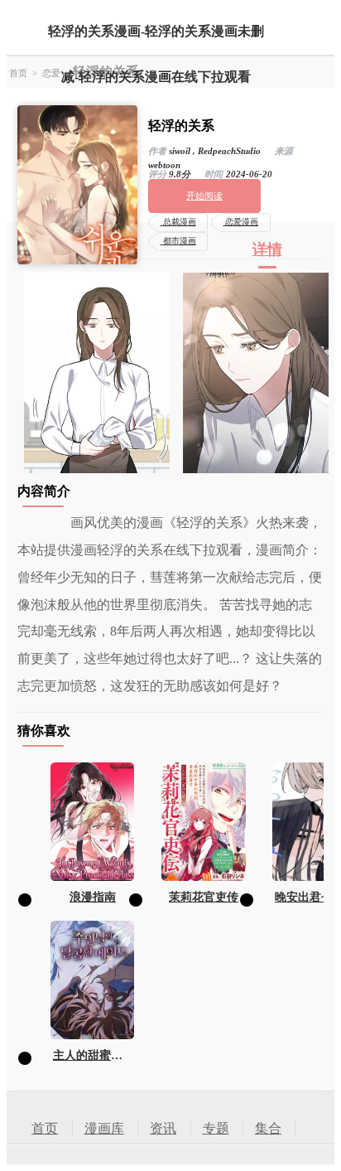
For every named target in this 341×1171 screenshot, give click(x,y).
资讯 (163, 1128)
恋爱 (51, 73)
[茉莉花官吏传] (203, 821)
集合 (268, 1128)
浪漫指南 (93, 896)
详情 (267, 249)
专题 (216, 1128)
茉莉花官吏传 (203, 896)
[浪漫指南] (92, 821)
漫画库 (104, 1128)
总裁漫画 (179, 221)
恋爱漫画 (241, 221)
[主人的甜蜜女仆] (92, 980)
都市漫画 (179, 240)
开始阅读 (204, 196)
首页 (18, 73)
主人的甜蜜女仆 (92, 1055)
